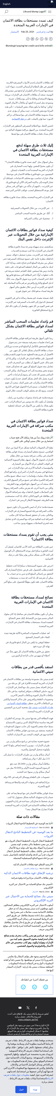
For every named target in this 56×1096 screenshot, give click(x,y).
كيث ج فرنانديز (43, 31)
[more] (49, 11)
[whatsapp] (37, 39)
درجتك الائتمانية (19, 118)
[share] (28, 39)
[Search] (6, 11)
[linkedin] (41, 39)
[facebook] (51, 39)
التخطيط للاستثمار (31, 827)
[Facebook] (36, 1007)
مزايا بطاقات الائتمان (31, 868)
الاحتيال (35, 892)
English (6, 4)
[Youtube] (20, 1007)
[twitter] (46, 39)
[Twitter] (28, 1007)
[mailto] (32, 39)
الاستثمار (14, 31)
